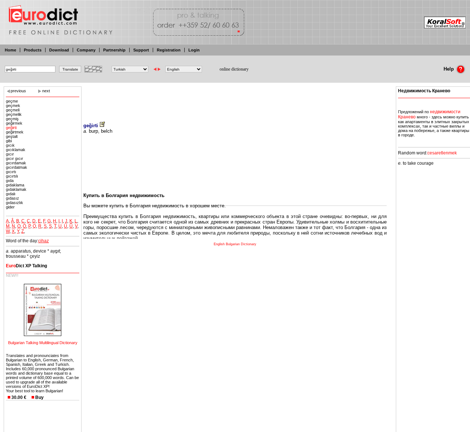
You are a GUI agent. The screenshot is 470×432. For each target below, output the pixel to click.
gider (10, 207)
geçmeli (12, 110)
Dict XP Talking (26, 265)
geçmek (13, 105)
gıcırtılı (12, 176)
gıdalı (10, 194)
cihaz (43, 240)
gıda (10, 180)
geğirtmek (15, 132)
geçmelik (14, 114)
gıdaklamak (16, 189)
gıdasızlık (14, 202)
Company (86, 50)
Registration (169, 50)
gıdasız (12, 198)
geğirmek (14, 123)
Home (10, 50)
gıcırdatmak (16, 167)
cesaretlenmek (442, 153)
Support (141, 50)
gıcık (10, 145)
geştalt (12, 136)
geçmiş (12, 119)
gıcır (10, 154)
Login (194, 50)
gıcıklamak (15, 149)
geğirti (11, 127)
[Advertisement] (235, 99)
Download (59, 50)
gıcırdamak (16, 163)
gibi (9, 141)
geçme (12, 101)
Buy (39, 397)
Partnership (114, 50)
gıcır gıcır (14, 158)
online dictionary (234, 69)
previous (18, 91)
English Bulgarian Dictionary (235, 244)
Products (32, 50)
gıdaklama (15, 185)
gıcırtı (11, 171)
